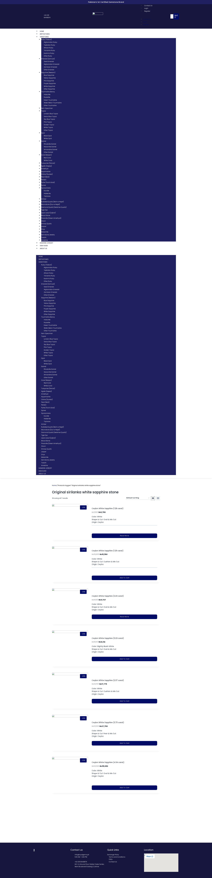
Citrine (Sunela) (47, 174)
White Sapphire (49, 86)
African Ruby (48, 48)
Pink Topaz (48, 122)
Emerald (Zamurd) (48, 59)
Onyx (43, 229)
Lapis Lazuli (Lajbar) (48, 213)
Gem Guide (44, 246)
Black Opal (48, 136)
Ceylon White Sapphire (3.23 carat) (108, 638)
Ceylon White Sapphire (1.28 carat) (107, 508)
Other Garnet (48, 152)
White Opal (48, 138)
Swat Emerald (49, 61)
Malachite (44, 232)
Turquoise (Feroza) (48, 163)
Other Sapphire (49, 89)
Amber (43, 199)
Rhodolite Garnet (50, 144)
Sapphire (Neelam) (48, 72)
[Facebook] (35, 16)
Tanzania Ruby (49, 50)
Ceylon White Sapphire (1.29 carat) (107, 550)
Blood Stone (45, 215)
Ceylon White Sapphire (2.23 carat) (108, 596)
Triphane (47, 196)
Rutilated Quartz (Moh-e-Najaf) (52, 202)
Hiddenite (47, 193)
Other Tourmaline (50, 105)
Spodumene (46, 188)
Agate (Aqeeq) (46, 166)
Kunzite (46, 191)
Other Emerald (49, 70)
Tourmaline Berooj (48, 92)
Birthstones (45, 34)
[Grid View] (158, 498)
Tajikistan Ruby (49, 45)
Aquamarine (45, 171)
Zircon (43, 221)
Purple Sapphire (50, 83)
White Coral (48, 160)
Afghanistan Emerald (51, 64)
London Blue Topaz (51, 114)
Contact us (76, 849)
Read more (124, 535)
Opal (43, 133)
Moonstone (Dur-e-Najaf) (50, 204)
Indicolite (47, 94)
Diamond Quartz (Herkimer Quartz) (53, 207)
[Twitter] (37, 16)
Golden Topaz (49, 125)
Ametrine (44, 240)
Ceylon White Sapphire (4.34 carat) (108, 762)
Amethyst (44, 169)
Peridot (43, 180)
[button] (155, 16)
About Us (43, 248)
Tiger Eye (44, 210)
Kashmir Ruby (49, 53)
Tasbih (43, 237)
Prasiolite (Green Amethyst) (51, 218)
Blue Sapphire (49, 75)
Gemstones (44, 37)
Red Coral (47, 158)
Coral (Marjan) (46, 155)
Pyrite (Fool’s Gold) (48, 182)
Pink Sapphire (49, 81)
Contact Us (148, 6)
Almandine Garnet (50, 149)
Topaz (43, 111)
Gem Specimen (47, 108)
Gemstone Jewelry (48, 235)
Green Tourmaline (50, 100)
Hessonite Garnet (50, 147)
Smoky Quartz (46, 224)
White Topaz (48, 127)
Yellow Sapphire (50, 78)
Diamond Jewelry (46, 243)
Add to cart (124, 578)
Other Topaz (48, 130)
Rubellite (47, 97)
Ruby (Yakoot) (46, 39)
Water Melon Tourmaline (53, 103)
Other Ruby (48, 56)
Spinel (43, 185)
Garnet (43, 141)
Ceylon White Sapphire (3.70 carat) (108, 722)
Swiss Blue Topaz (50, 116)
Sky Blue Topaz (49, 119)
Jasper (43, 226)
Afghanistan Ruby (50, 42)
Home (42, 31)
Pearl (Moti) (45, 177)
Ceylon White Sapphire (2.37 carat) (108, 680)
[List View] (153, 498)
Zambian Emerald (50, 67)
